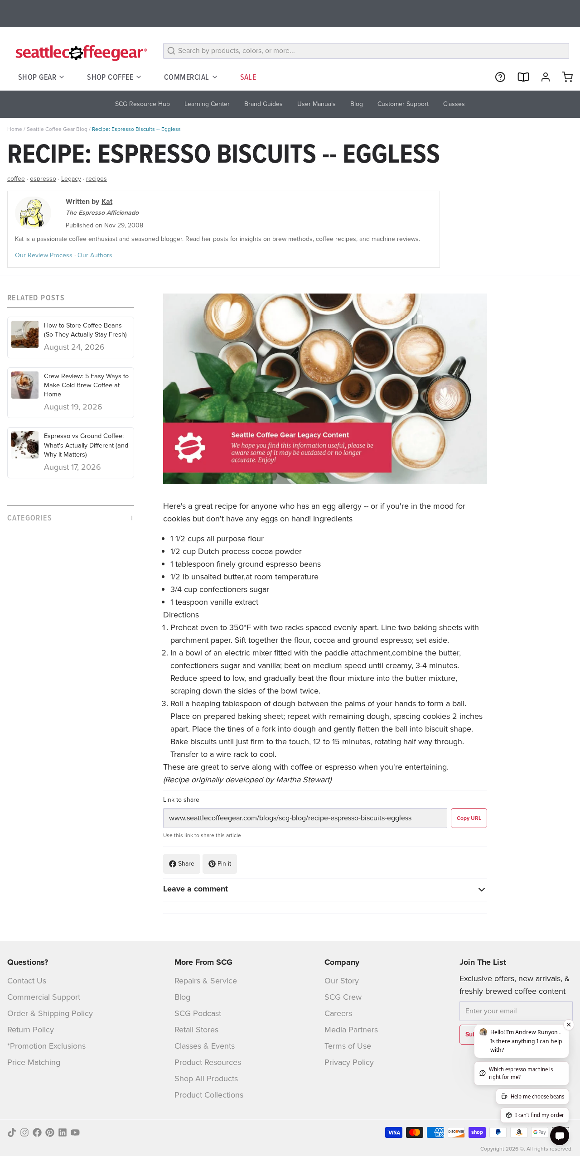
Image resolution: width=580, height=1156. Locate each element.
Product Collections (208, 1095)
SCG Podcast (197, 1013)
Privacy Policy (349, 1062)
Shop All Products (206, 1078)
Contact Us (26, 981)
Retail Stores (196, 1030)
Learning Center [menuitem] (207, 104)
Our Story (341, 981)
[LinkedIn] (62, 1132)
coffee (16, 178)
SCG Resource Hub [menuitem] (142, 104)
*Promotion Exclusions (46, 1046)
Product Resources (207, 1062)
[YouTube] (75, 1132)
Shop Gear (37, 76)
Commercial (186, 76)
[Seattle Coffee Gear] (79, 52)
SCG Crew (343, 997)
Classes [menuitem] (454, 104)
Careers (338, 1013)
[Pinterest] (49, 1132)
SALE (248, 76)
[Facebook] (37, 1132)
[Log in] (542, 77)
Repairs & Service (205, 981)
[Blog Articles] (519, 77)
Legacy (71, 178)
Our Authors (94, 255)
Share (186, 863)
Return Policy (30, 1030)
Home (14, 129)
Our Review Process (43, 255)
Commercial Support (43, 997)
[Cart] (564, 77)
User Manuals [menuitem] (316, 104)
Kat (107, 201)
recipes (96, 178)
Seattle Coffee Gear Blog (57, 129)
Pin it (224, 863)
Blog (182, 997)
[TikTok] (11, 1132)
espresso (43, 178)
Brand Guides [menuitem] (263, 104)
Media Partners (351, 1030)
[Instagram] (24, 1132)
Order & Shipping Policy (50, 1013)
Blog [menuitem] (356, 104)
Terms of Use (347, 1046)
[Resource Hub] (497, 77)
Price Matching (33, 1062)
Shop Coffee (110, 76)
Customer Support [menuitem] (403, 104)
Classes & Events (204, 1046)
